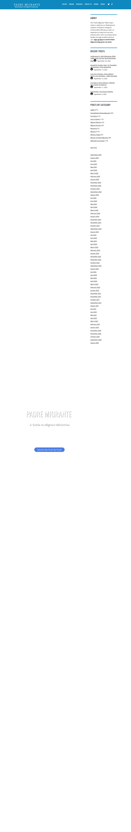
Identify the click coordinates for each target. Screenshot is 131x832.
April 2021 (93, 318)
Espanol (96, 4)
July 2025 (93, 161)
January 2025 (94, 179)
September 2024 (96, 192)
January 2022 (94, 290)
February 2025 (95, 176)
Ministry (93, 132)
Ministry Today (95, 135)
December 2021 (95, 293)
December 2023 (95, 220)
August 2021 (94, 306)
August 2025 (94, 158)
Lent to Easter (95, 119)
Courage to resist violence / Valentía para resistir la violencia (102, 84)
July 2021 (93, 309)
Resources (79, 4)
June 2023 (93, 238)
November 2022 (95, 260)
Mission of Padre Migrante (99, 138)
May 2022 (93, 278)
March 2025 (94, 173)
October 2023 (95, 226)
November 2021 (95, 297)
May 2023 (93, 241)
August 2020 (94, 343)
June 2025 (93, 164)
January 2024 (94, 216)
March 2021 (94, 321)
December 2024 (95, 183)
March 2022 (94, 284)
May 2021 (93, 315)
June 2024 (93, 201)
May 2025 (93, 167)
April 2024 (93, 207)
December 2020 (95, 331)
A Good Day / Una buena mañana (101, 92)
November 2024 (95, 186)
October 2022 (95, 263)
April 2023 (93, 244)
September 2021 (96, 303)
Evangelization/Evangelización (100, 113)
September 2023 (96, 229)
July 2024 (93, 198)
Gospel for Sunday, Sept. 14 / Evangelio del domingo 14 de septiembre (103, 66)
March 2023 (94, 247)
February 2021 (95, 324)
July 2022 (93, 272)
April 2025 (93, 170)
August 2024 (94, 195)
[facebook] (112, 4)
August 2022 (94, 269)
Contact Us (88, 4)
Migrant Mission (95, 122)
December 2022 (95, 257)
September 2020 (96, 340)
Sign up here (98, 40)
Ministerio (93, 128)
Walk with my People (97, 141)
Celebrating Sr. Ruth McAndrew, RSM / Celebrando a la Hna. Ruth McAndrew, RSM (103, 58)
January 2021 (94, 327)
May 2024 (93, 204)
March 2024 (94, 210)
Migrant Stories (95, 125)
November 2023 (95, 223)
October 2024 (95, 189)
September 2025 (96, 155)
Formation (93, 116)
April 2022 (93, 281)
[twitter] (108, 4)
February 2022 (95, 287)
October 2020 (95, 337)
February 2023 (95, 250)
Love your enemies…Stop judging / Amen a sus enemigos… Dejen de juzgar (103, 75)
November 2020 (95, 334)
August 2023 (94, 232)
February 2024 (95, 213)
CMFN (92, 110)
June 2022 (93, 275)
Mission (71, 4)
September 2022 (96, 266)
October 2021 (95, 300)
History (64, 4)
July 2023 (93, 235)
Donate (103, 4)
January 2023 (94, 253)
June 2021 (93, 312)
